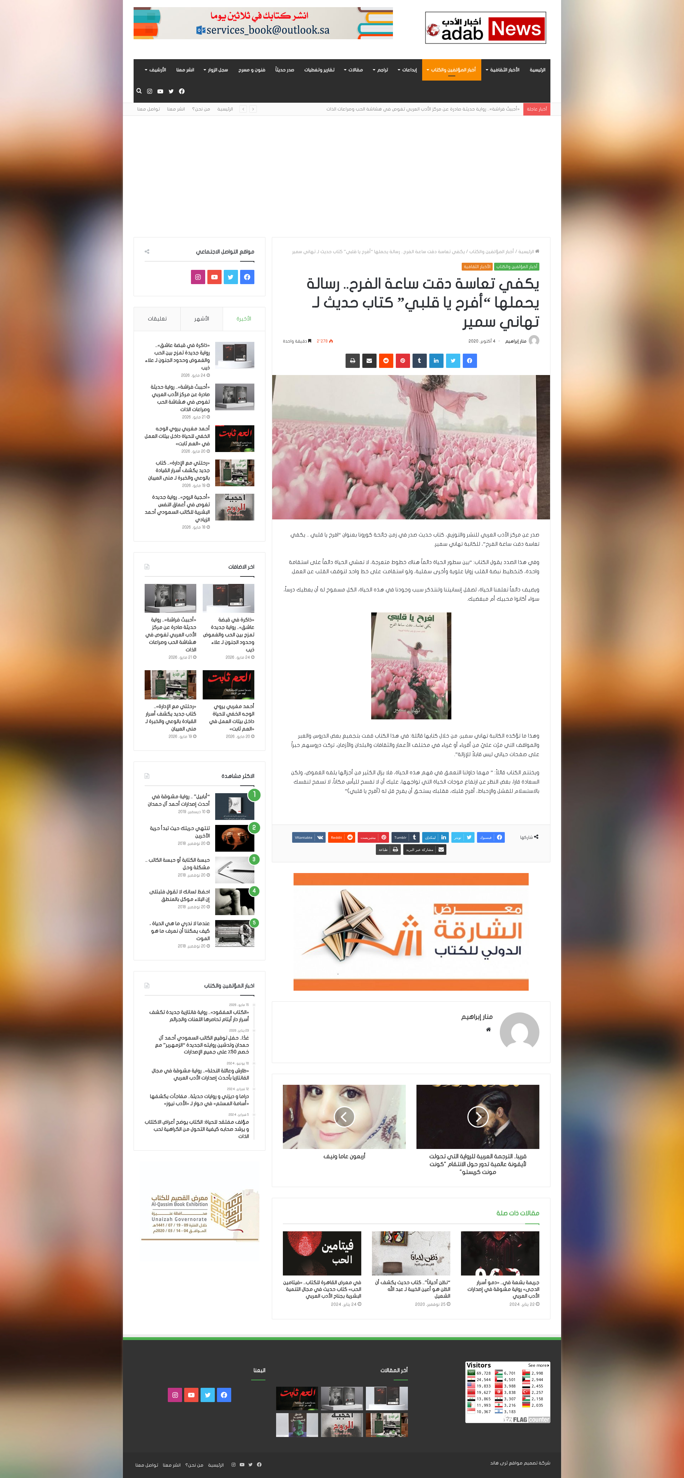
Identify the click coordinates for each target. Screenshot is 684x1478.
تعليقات (157, 319)
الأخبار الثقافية (504, 69)
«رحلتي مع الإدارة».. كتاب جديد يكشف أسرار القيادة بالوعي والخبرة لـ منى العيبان (179, 470)
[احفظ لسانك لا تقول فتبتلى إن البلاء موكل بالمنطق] (234, 901)
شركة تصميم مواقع (529, 1463)
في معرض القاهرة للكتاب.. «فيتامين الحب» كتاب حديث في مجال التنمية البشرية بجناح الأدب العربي (322, 1289)
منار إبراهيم (516, 341)
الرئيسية (537, 69)
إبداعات (409, 69)
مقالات (355, 69)
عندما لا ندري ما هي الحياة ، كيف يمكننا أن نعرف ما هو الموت (180, 931)
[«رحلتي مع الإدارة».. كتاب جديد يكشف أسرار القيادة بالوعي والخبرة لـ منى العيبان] (234, 473)
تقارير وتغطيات (319, 69)
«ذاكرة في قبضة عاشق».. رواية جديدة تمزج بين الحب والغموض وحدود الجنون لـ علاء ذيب (228, 634)
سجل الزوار (218, 69)
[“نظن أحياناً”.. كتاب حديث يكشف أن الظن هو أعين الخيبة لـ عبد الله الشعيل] (411, 1253)
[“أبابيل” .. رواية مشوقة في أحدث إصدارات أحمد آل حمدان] (234, 806)
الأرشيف (157, 69)
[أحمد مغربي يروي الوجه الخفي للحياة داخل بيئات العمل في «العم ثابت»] (234, 438)
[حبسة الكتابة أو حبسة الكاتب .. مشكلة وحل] (234, 870)
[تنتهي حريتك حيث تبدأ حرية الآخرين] (234, 838)
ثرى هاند (499, 1463)
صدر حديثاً (284, 69)
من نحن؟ (201, 109)
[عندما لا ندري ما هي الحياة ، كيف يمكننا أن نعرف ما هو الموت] (234, 933)
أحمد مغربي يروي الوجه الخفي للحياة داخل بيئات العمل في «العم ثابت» (446, 109)
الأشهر (202, 319)
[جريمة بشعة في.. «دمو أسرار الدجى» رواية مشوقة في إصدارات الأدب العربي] (500, 1253)
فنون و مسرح (251, 69)
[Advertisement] (342, 176)
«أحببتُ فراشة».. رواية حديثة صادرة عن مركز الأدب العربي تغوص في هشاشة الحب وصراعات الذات (170, 634)
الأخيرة (244, 319)
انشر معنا (185, 69)
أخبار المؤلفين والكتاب (453, 69)
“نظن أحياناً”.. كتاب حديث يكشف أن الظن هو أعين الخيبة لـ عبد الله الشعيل (412, 1289)
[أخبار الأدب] (484, 29)
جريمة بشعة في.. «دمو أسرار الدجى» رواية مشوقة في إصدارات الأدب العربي (503, 1289)
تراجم (382, 69)
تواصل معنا (148, 109)
